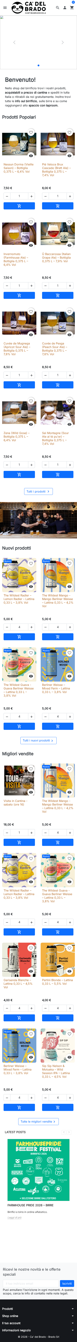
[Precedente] (14, 42)
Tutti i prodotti (38, 491)
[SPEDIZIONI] (38, 65)
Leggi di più (14, 1217)
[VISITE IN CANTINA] (35, 65)
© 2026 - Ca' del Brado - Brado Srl (38, 1336)
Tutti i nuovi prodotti (38, 741)
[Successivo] (62, 42)
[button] (58, 7)
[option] (38, 42)
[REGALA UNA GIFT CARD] (42, 65)
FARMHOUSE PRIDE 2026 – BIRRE (31, 1205)
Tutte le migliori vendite (38, 1122)
